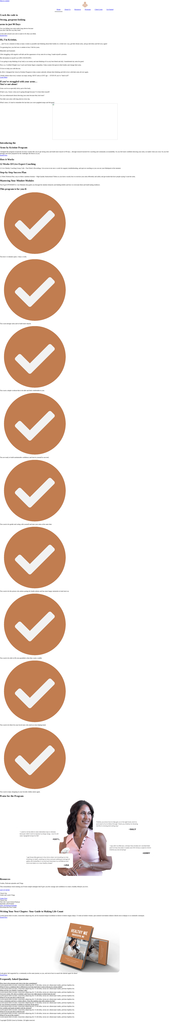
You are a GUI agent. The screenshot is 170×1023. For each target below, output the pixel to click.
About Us (67, 9)
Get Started (109, 9)
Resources (77, 9)
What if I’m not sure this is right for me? (12, 997)
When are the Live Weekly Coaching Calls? (13, 990)
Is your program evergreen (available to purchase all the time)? (19, 1004)
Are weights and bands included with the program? (16, 1008)
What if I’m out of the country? (9, 1015)
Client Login (99, 9)
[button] (85, 983)
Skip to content (4, 1)
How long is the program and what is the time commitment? (18, 983)
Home (59, 9)
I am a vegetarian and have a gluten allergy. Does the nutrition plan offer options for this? (27, 1001)
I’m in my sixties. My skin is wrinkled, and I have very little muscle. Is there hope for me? (28, 994)
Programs (88, 9)
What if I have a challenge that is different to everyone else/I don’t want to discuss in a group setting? (31, 987)
